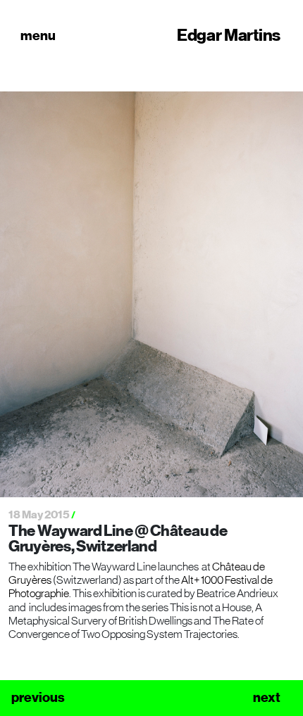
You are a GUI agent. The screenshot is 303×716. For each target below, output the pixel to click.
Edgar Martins (228, 35)
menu (38, 35)
